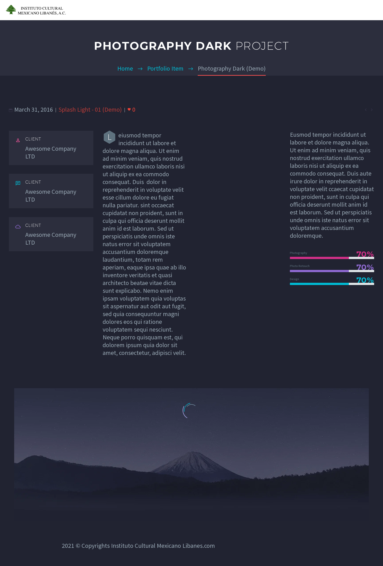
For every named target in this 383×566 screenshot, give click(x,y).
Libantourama (326, 10)
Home (178, 10)
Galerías (227, 10)
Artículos (201, 10)
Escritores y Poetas (285, 10)
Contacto (358, 10)
